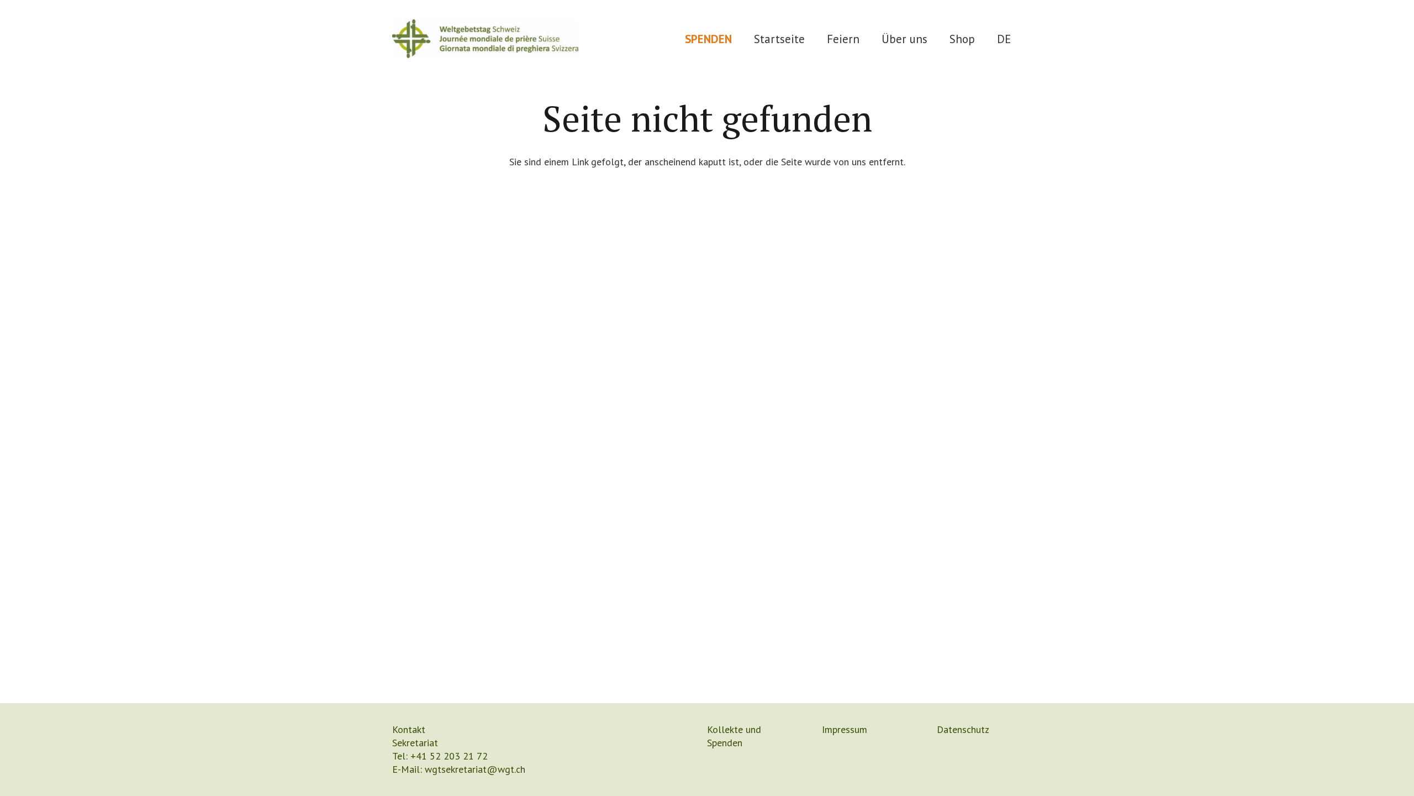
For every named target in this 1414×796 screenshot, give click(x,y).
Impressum (844, 729)
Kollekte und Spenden (734, 736)
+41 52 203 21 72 (449, 756)
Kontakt (408, 729)
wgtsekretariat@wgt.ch (475, 769)
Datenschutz (963, 729)
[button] (870, 38)
